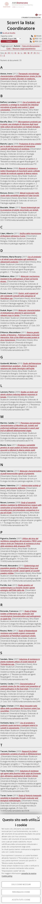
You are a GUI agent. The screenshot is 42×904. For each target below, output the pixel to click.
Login (39, 15)
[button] (9, 41)
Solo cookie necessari (21, 884)
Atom (38, 36)
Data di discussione (31, 46)
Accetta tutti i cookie (21, 900)
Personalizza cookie (21, 892)
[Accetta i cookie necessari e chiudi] (38, 818)
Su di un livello (8, 33)
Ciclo (8, 48)
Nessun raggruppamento (24, 48)
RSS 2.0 (38, 41)
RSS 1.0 (38, 38)
